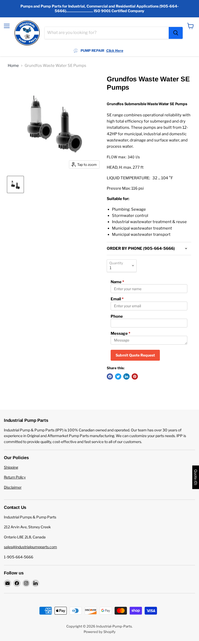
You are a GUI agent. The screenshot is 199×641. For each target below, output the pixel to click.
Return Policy (15, 477)
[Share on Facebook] (110, 376)
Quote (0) (196, 477)
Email (117, 299)
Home (13, 65)
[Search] (176, 33)
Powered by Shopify (100, 632)
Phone (117, 316)
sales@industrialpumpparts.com (30, 547)
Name (117, 282)
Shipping (11, 467)
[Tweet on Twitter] (118, 376)
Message (120, 333)
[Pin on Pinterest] (135, 376)
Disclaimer (13, 487)
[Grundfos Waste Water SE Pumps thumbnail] (15, 184)
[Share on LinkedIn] (126, 376)
